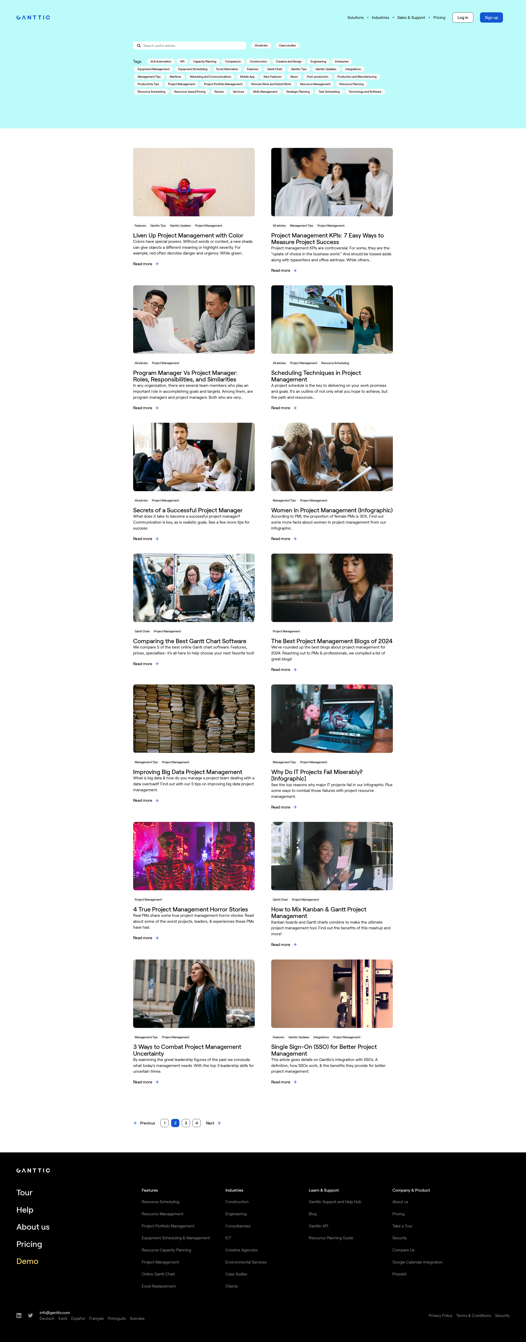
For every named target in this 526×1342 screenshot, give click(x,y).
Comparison (233, 61)
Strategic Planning (298, 91)
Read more (142, 263)
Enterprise (341, 61)
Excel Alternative (227, 69)
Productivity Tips (148, 84)
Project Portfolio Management (223, 84)
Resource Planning (351, 84)
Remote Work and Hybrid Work (271, 84)
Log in (463, 17)
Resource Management (315, 84)
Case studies (287, 45)
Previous (147, 1123)
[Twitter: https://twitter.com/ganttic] (30, 1315)
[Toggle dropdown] (368, 17)
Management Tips (149, 76)
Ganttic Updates (326, 69)
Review (219, 91)
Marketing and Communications (210, 76)
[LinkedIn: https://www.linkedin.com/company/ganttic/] (18, 1315)
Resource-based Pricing (189, 91)
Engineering (318, 61)
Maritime (175, 76)
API (182, 61)
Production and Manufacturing (356, 76)
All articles (261, 45)
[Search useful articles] (189, 45)
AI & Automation (161, 61)
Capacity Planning (204, 61)
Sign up (491, 17)
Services (238, 91)
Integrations (353, 69)
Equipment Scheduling (192, 69)
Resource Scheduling (151, 91)
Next (210, 1123)
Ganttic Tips (299, 69)
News (294, 76)
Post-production (317, 76)
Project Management (181, 84)
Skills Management (265, 91)
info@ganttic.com (55, 1312)
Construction (258, 61)
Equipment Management (153, 69)
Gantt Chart (274, 69)
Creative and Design (289, 61)
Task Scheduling (329, 91)
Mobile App (247, 76)
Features (252, 69)
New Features (272, 76)
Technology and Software (365, 91)
